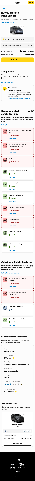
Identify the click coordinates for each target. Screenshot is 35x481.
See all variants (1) (7, 22)
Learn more (12, 138)
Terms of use (18, 477)
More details (17, 443)
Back (5, 8)
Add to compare (18, 60)
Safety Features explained (10, 125)
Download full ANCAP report (18, 98)
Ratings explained (7, 82)
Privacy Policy (12, 477)
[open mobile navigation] (3, 2)
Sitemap (24, 477)
